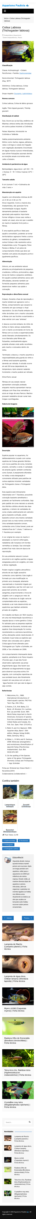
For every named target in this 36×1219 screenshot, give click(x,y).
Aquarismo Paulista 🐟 (15, 5)
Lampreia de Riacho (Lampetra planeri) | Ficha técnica (15, 946)
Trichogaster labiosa (11, 848)
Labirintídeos (27, 94)
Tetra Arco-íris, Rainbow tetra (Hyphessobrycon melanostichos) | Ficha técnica (17, 1072)
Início (6, 18)
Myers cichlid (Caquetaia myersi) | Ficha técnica (21, 1160)
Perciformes (24, 840)
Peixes (20, 37)
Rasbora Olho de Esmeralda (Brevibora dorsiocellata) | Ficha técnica (17, 1040)
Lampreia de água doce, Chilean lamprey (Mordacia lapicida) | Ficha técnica (16, 978)
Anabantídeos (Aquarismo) (12, 35)
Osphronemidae (25, 73)
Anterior (9, 918)
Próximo (26, 918)
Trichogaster (9, 844)
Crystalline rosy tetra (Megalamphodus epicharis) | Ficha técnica (17, 1104)
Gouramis (17, 94)
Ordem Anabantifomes (10, 37)
